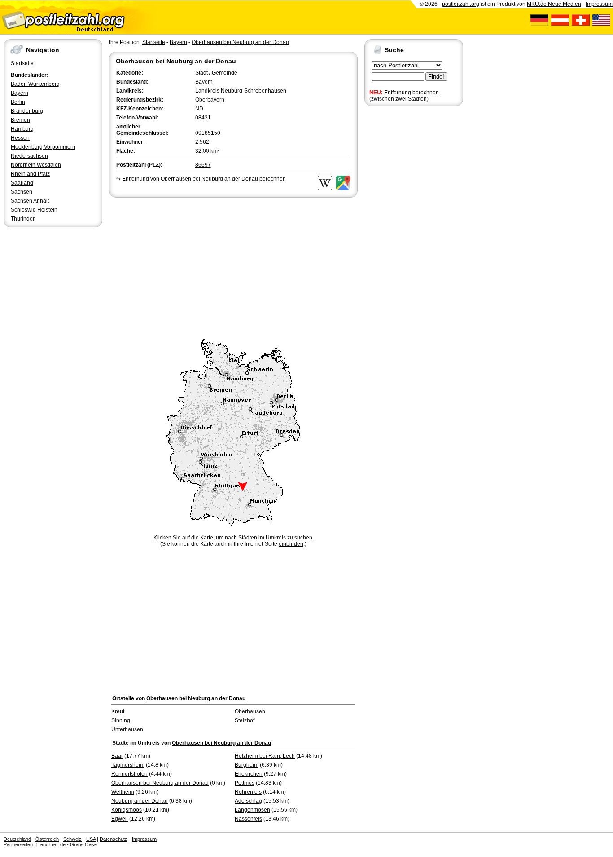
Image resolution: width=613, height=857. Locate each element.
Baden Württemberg (35, 84)
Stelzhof (244, 720)
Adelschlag (248, 801)
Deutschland (17, 839)
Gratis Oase (83, 844)
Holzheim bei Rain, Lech (265, 756)
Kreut (117, 711)
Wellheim (122, 792)
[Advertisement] (233, 267)
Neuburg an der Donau (139, 801)
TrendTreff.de (50, 844)
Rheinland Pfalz (30, 174)
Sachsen (21, 192)
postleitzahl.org (460, 4)
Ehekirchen (249, 774)
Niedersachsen (29, 156)
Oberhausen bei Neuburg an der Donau (240, 42)
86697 (203, 165)
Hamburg (22, 129)
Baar (117, 756)
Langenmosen (252, 810)
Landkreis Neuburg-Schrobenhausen (240, 91)
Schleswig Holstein (34, 210)
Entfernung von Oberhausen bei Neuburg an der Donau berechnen (204, 179)
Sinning (120, 720)
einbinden (291, 544)
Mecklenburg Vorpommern (43, 147)
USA (91, 839)
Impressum (599, 4)
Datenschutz (113, 839)
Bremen (20, 120)
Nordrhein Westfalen (36, 165)
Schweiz (72, 839)
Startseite (22, 63)
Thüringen (23, 219)
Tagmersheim (127, 765)
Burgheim (246, 765)
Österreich (47, 839)
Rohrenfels (248, 792)
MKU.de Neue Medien (554, 4)
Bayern (19, 93)
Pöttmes (244, 783)
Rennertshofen (129, 774)
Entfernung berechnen (411, 92)
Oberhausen (250, 711)
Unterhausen (127, 729)
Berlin (18, 102)
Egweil (119, 819)
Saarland (22, 183)
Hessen (20, 138)
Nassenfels (248, 819)
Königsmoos (126, 810)
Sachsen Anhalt (30, 201)
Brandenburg (27, 111)
